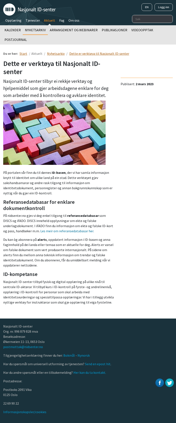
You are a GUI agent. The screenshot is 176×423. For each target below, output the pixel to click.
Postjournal (16, 39)
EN (147, 7)
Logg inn (163, 7)
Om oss (73, 20)
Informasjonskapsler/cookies (24, 412)
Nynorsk (83, 355)
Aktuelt (49, 20)
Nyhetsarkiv (35, 30)
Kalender (13, 30)
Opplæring (13, 20)
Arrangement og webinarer (74, 30)
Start (23, 53)
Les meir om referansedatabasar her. (67, 231)
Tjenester (33, 20)
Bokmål (69, 355)
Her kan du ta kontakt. (89, 372)
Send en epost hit (98, 364)
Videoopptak (142, 30)
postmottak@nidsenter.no (23, 347)
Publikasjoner (114, 30)
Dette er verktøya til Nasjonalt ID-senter (99, 53)
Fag (61, 20)
